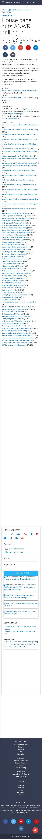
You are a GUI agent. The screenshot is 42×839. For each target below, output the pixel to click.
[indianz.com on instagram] (11, 538)
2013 (30, 642)
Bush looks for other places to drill (14, 259)
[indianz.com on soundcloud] (18, 534)
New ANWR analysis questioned (13, 283)
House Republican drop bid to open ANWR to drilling (20, 189)
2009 (15, 644)
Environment (7, 16)
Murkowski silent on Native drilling (14, 249)
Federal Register (29, 2)
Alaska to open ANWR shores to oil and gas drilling (20, 199)
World (21, 795)
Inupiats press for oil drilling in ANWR (15, 307)
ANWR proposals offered (11, 264)
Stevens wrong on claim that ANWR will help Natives (20, 125)
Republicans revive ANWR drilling (13, 221)
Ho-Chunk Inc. (24, 808)
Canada (21, 749)
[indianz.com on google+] (25, 534)
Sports (21, 790)
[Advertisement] (21, 435)
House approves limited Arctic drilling (15, 326)
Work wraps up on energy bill (12, 244)
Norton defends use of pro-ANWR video (16, 271)
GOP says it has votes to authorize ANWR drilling (19, 175)
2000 (25, 647)
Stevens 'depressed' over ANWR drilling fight (17, 156)
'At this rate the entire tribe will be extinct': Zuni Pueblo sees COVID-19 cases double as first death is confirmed (20, 587)
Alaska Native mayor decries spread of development (20, 204)
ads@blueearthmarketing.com (20, 10)
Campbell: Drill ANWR (9, 300)
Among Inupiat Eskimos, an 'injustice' (15, 295)
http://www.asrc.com (29, 109)
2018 (5, 642)
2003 (10, 647)
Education (21, 754)
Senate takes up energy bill (11, 297)
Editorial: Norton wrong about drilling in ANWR (18, 149)
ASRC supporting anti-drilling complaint (16, 309)
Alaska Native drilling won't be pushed (15, 247)
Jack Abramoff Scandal (21, 774)
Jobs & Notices (21, 776)
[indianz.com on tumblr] (31, 534)
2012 (35, 642)
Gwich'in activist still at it (11, 290)
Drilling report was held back (12, 288)
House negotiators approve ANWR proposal (17, 218)
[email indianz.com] (6, 548)
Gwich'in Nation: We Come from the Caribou (17, 343)
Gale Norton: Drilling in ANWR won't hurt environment (20, 151)
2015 (20, 642)
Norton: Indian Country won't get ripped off (17, 335)
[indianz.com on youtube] (22, 538)
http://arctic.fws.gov (15, 114)
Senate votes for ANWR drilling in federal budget (19, 134)
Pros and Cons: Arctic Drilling (12, 292)
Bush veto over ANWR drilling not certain (16, 225)
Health (21, 765)
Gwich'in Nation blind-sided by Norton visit (16, 333)
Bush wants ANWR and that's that (14, 223)
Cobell (21, 752)
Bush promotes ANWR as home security (16, 321)
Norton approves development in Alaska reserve (19, 209)
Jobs (38, 2)
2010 (10, 644)
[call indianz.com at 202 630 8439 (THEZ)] (6, 552)
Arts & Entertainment (21, 744)
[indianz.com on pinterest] (37, 534)
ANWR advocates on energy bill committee (17, 233)
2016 (15, 642)
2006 (30, 644)
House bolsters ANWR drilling (12, 98)
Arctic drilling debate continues (13, 319)
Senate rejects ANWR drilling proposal (15, 252)
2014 (25, 642)
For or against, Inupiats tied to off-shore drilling (19, 302)
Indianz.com (25, 836)
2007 (25, 644)
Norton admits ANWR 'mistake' (13, 314)
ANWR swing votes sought (11, 268)
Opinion (21, 785)
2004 (5, 647)
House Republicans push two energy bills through (19, 194)
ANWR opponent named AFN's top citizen (17, 216)
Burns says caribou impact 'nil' (13, 278)
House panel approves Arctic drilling (14, 331)
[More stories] (21, 43)
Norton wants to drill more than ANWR (15, 213)
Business (21, 747)
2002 (15, 647)
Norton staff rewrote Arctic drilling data (16, 316)
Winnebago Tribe (29, 810)
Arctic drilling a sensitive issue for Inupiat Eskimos (19, 166)
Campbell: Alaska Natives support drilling (16, 340)
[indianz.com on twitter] (12, 534)
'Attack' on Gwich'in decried (11, 311)
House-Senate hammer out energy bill (15, 230)
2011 (5, 644)
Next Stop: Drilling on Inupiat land (13, 254)
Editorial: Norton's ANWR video (13, 266)
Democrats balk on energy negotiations (16, 240)
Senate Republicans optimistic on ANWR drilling (18, 170)
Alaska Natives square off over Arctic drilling (17, 338)
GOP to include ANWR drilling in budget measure (19, 163)
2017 (10, 642)
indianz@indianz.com (16, 549)
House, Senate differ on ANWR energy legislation (19, 158)
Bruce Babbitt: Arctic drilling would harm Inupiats (19, 185)
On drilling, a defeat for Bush (12, 256)
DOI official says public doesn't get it (15, 235)
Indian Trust (21, 772)
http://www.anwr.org (13, 118)
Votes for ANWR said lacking (12, 261)
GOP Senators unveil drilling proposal (15, 345)
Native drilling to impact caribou (13, 280)
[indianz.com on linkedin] (17, 538)
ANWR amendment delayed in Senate (15, 273)
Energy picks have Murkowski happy (14, 237)
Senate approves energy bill (12, 242)
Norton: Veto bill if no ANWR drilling (14, 228)
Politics (21, 788)
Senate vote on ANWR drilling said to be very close (20, 139)
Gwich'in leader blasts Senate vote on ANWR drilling (20, 130)
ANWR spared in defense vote (12, 323)
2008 (20, 644)
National (21, 781)
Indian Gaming (16, 2)
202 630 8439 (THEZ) (17, 552)
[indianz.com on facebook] (6, 534)
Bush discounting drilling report (13, 285)
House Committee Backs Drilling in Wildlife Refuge (19, 91)
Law (21, 779)
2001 (20, 647)
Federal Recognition (21, 760)
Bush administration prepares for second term (18, 180)
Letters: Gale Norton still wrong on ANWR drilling (19, 144)
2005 (35, 644)
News (8, 2)
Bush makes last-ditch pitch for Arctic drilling (18, 328)
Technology (21, 792)
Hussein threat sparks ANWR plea (14, 276)
